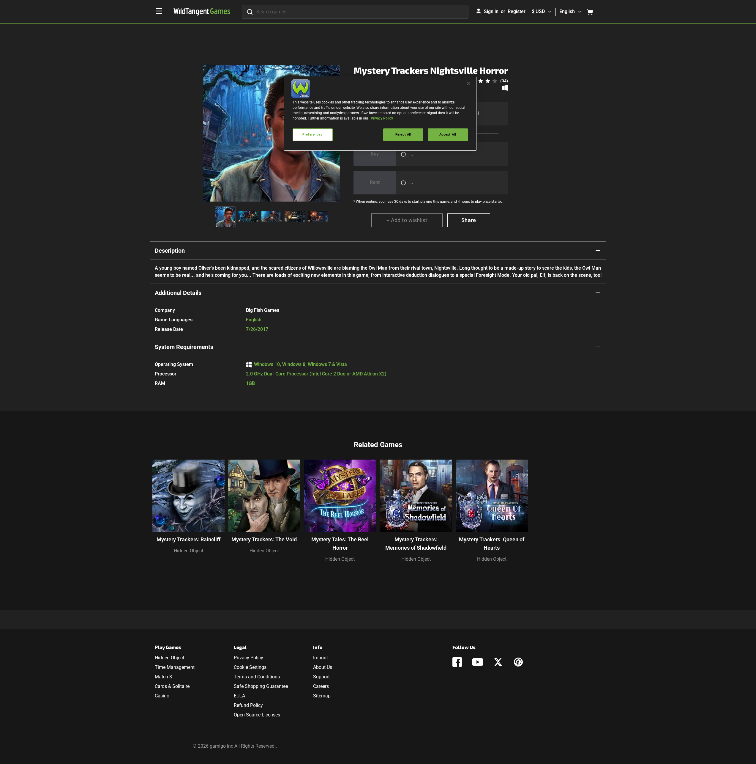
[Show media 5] (317, 216)
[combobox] (355, 12)
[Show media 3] (271, 216)
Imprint (320, 658)
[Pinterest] (518, 662)
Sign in (491, 11)
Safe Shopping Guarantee (261, 686)
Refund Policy (248, 705)
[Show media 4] (294, 216)
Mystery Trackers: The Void (264, 539)
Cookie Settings (250, 667)
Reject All (403, 134)
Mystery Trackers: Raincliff (188, 539)
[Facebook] (457, 662)
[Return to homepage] (201, 12)
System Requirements (184, 346)
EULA (239, 696)
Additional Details (178, 292)
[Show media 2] (248, 216)
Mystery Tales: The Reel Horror (340, 543)
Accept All (447, 134)
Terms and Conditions (257, 677)
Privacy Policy (248, 658)
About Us (322, 667)
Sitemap (322, 696)
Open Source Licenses (257, 715)
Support (321, 677)
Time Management (175, 667)
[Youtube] (477, 662)
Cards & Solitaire (172, 686)
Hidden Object (188, 551)
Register (516, 11)
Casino (162, 696)
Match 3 (163, 677)
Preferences (312, 134)
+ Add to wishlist (406, 220)
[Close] (468, 83)
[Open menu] (159, 11)
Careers (321, 686)
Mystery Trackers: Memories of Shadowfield (415, 543)
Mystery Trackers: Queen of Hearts (491, 543)
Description (170, 250)
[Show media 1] (225, 216)
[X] (498, 662)
